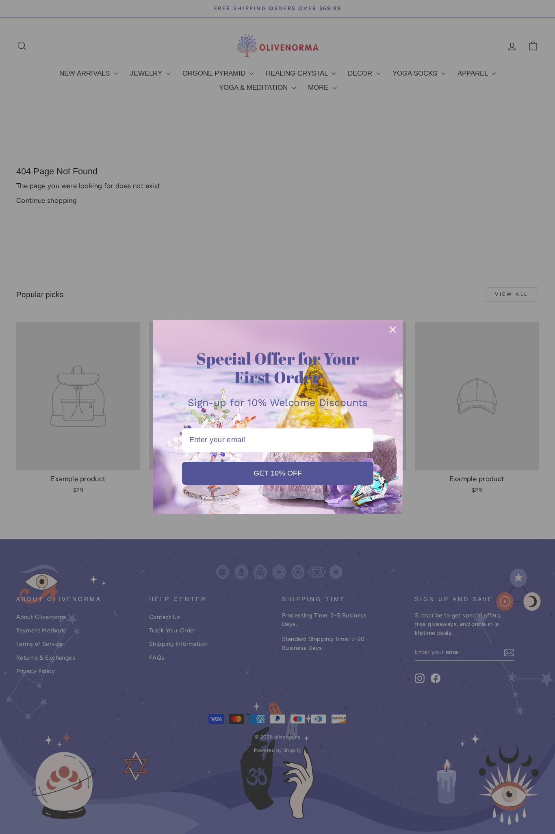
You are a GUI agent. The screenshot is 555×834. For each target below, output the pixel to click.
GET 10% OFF (278, 473)
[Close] (393, 329)
